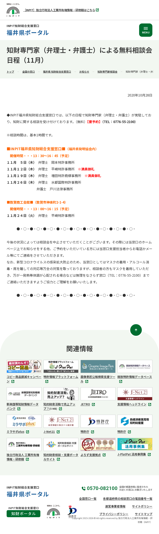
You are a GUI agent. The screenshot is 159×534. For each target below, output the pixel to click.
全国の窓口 (28, 71)
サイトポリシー (142, 506)
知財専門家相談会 (107, 71)
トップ (10, 71)
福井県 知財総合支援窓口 (57, 71)
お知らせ (84, 71)
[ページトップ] (136, 330)
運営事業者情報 (115, 506)
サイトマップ (143, 514)
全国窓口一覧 (87, 498)
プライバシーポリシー (113, 514)
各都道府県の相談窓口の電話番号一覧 (127, 498)
